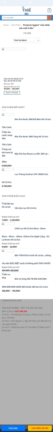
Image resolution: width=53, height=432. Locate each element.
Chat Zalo (13, 428)
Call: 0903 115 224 (40, 428)
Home (6, 25)
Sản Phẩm (16, 25)
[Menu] (3, 10)
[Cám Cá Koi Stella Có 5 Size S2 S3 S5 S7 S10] (13, 62)
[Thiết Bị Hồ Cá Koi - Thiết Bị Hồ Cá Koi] (26, 10)
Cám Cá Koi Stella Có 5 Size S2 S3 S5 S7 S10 (13, 80)
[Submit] (49, 18)
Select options (12, 93)
